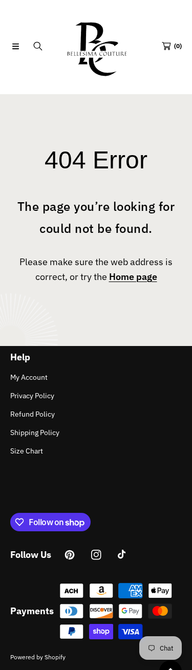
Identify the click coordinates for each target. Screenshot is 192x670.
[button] (15, 46)
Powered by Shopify (38, 657)
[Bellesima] (96, 46)
